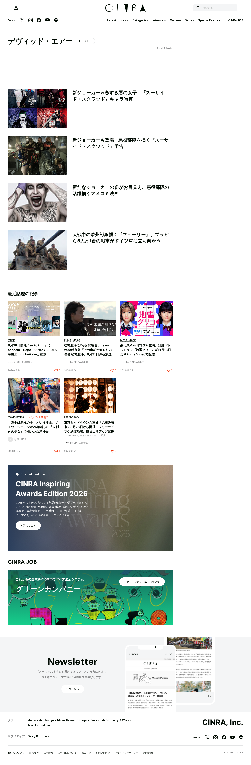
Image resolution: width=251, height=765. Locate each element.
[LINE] (56, 20)
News (124, 20)
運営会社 (34, 752)
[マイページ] (16, 7)
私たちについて (16, 752)
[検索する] (197, 7)
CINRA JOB (235, 20)
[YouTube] (47, 20)
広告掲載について (67, 752)
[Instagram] (30, 20)
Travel (31, 725)
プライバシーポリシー (126, 752)
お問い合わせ (103, 752)
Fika (30, 736)
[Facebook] (39, 20)
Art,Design (46, 720)
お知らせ (86, 752)
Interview (159, 20)
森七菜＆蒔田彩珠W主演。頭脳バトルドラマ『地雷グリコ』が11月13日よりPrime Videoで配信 (145, 349)
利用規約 (148, 752)
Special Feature (209, 20)
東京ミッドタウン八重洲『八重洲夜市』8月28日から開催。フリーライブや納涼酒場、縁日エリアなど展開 (89, 426)
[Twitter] (22, 20)
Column (175, 20)
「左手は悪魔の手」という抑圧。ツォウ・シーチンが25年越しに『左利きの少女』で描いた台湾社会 (33, 426)
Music (31, 720)
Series (189, 20)
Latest (111, 20)
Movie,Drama (66, 720)
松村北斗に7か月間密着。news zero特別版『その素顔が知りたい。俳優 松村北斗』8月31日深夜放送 (89, 349)
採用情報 (48, 752)
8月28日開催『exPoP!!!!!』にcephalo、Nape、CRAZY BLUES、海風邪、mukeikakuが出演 (34, 349)
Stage (83, 720)
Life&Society (110, 720)
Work (125, 720)
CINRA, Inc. (222, 722)
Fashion (44, 725)
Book (93, 720)
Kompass (42, 736)
